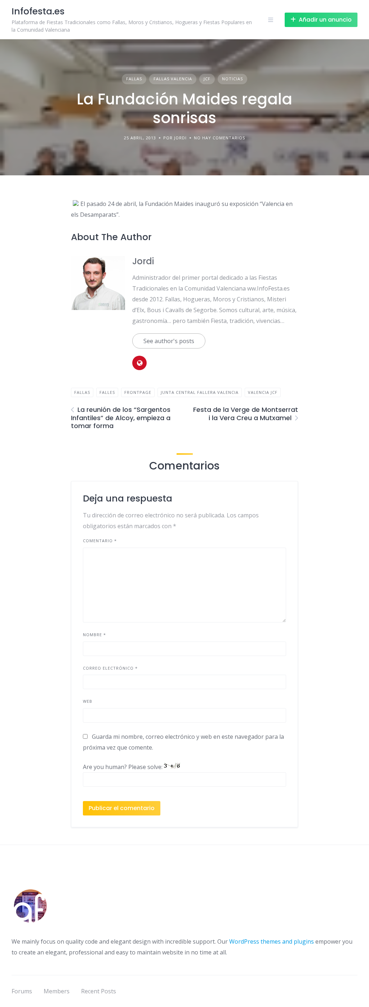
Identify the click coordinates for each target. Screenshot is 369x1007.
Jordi (143, 261)
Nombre (94, 634)
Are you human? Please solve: (123, 767)
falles (107, 392)
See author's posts (168, 341)
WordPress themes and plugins (271, 941)
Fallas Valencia (173, 78)
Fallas (134, 78)
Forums (22, 991)
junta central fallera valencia (200, 392)
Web (87, 701)
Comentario (100, 540)
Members (57, 991)
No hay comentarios (219, 137)
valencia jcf (262, 392)
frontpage (137, 392)
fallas (82, 392)
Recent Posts (98, 991)
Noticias (232, 78)
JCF (207, 78)
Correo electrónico (110, 668)
